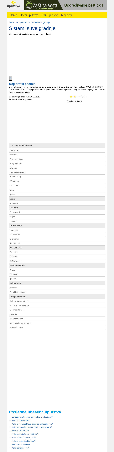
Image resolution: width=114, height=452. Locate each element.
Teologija (14, 230)
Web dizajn (14, 181)
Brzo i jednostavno (18, 292)
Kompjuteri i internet (22, 145)
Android (13, 270)
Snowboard (15, 212)
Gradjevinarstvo (23, 22)
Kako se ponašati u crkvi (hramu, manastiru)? (32, 427)
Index (11, 22)
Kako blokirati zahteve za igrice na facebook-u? (32, 424)
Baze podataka (16, 159)
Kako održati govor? (20, 448)
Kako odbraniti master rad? (24, 437)
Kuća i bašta (16, 248)
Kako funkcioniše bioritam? (23, 441)
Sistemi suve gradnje (40, 22)
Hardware (14, 150)
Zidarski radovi (16, 318)
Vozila (12, 199)
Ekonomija (14, 239)
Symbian (13, 274)
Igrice (12, 194)
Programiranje (16, 163)
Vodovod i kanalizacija (19, 305)
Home (13, 15)
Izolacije (13, 314)
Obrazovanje (16, 225)
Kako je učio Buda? (20, 431)
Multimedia (14, 185)
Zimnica (13, 288)
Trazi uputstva (49, 15)
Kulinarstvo (15, 283)
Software (14, 155)
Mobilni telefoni (17, 265)
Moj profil (66, 15)
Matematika (15, 234)
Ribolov (13, 221)
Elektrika (13, 252)
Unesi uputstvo (29, 15)
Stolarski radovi (16, 327)
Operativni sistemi (17, 172)
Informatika (15, 243)
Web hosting (15, 177)
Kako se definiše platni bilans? (25, 434)
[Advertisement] (57, 54)
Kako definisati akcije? (21, 444)
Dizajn (12, 190)
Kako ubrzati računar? (21, 420)
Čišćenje (13, 256)
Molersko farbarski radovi (21, 323)
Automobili (14, 203)
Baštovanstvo (16, 261)
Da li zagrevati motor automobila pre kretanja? (32, 417)
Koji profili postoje (22, 84)
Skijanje (13, 217)
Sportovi (14, 208)
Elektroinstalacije (17, 310)
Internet (13, 168)
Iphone (13, 279)
